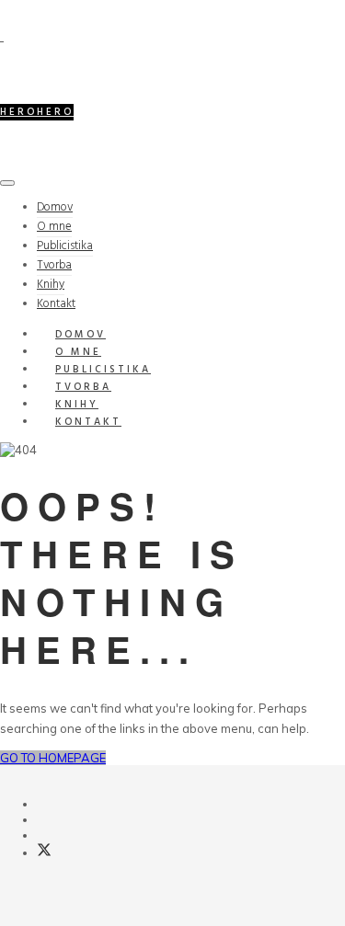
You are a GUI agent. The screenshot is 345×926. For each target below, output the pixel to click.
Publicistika (65, 246)
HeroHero (37, 112)
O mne (54, 226)
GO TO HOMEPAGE (53, 757)
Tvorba (54, 265)
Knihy (50, 284)
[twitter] (44, 852)
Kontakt (88, 422)
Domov (55, 207)
